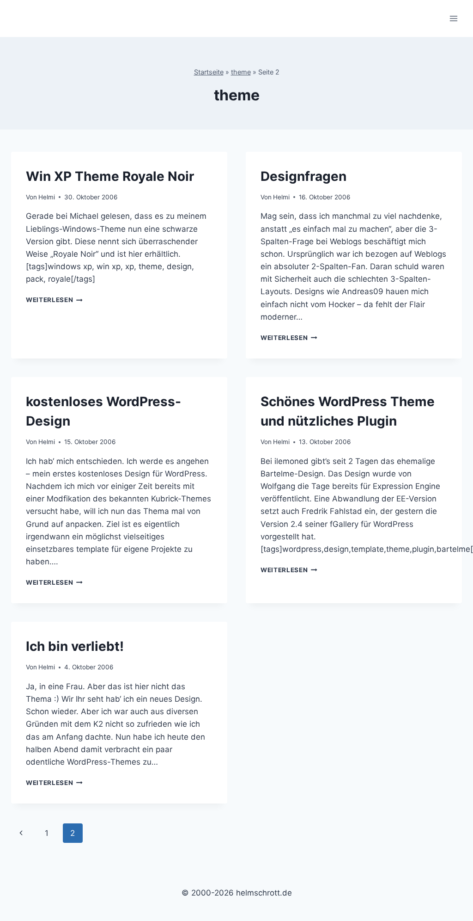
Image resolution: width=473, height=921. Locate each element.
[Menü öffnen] (453, 18)
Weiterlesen (54, 299)
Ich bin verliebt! (75, 646)
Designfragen (303, 176)
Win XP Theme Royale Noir (110, 176)
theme (241, 72)
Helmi (46, 197)
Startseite (209, 72)
